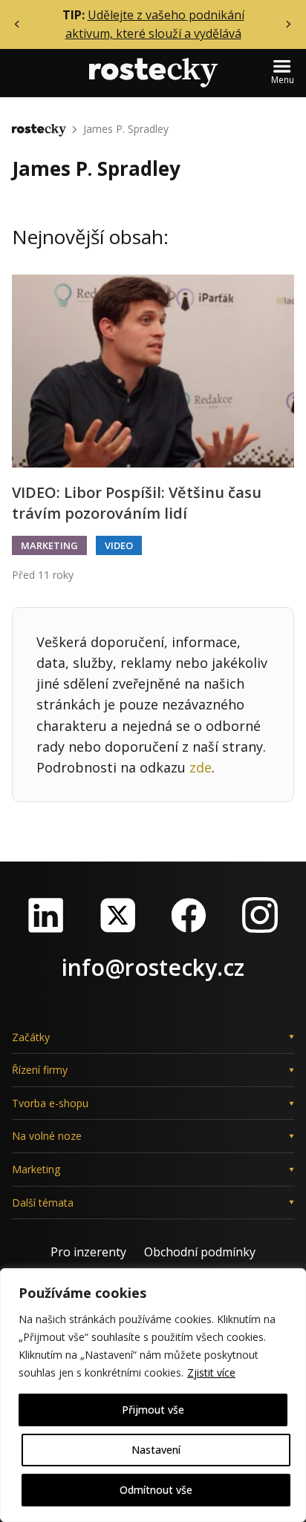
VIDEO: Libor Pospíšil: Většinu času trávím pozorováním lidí (136, 502)
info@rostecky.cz (153, 967)
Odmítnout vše (156, 1490)
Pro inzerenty (88, 1252)
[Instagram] (260, 915)
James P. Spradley (126, 129)
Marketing (49, 545)
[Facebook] (188, 915)
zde (200, 767)
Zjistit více (211, 1372)
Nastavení (155, 1450)
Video (119, 545)
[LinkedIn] (46, 915)
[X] (117, 915)
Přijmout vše (153, 1410)
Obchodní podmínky (199, 1252)
